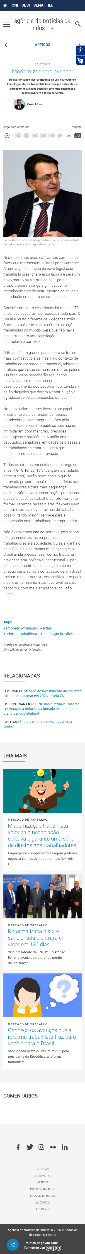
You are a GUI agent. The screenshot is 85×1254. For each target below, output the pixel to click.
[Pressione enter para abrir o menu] (6, 24)
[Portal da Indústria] (5, 5)
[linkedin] (64, 1147)
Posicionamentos (20, 704)
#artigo (46, 628)
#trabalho (29, 628)
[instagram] (41, 1147)
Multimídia (42, 1202)
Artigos (12, 721)
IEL (50, 5)
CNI (15, 5)
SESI (26, 5)
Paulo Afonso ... (37, 104)
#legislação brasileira (57, 634)
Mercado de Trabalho (28, 819)
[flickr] (53, 1147)
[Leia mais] (42, 791)
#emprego (11, 628)
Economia (13, 691)
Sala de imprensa (42, 1195)
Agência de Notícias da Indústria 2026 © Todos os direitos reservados (43, 1232)
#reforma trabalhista (20, 634)
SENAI (38, 5)
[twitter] (30, 1147)
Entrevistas (42, 1175)
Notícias (42, 1169)
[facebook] (18, 1147)
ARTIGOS (42, 44)
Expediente (42, 1209)
